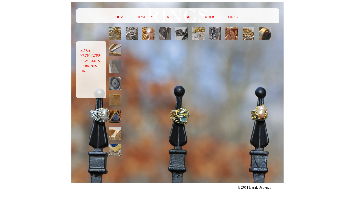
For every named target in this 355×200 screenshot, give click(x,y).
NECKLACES (90, 56)
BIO (188, 17)
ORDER (208, 17)
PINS (83, 71)
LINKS (233, 17)
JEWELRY (145, 17)
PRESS (170, 17)
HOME (121, 17)
